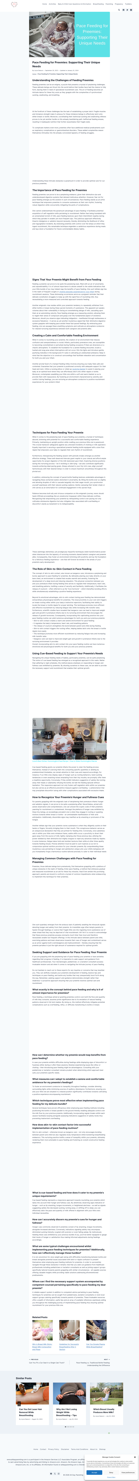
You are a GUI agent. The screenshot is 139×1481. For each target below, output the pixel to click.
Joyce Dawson (38, 70)
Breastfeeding (98, 4)
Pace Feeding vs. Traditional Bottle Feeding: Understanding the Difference (93, 1362)
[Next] (119, 1403)
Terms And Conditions (79, 1449)
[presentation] (32, 1393)
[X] (54, 1473)
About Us (93, 1449)
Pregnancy (119, 4)
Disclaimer (65, 1449)
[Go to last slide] (19, 1403)
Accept (94, 1472)
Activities (52, 4)
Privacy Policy (111, 1477)
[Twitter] (127, 10)
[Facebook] (123, 10)
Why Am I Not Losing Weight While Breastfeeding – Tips (66, 1412)
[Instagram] (131, 10)
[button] (135, 1457)
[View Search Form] (119, 10)
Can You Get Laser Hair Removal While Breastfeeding (30, 1412)
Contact (43, 1449)
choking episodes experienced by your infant (76, 292)
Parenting (109, 4)
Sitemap (102, 1449)
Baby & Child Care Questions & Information (74, 4)
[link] (36, 721)
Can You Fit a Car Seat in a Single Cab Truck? (46, 1361)
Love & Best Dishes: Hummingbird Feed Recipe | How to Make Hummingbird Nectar (69, 721)
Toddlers (128, 4)
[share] (102, 720)
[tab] (65, 1426)
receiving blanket (78, 369)
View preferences (128, 1472)
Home (44, 4)
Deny (111, 1472)
